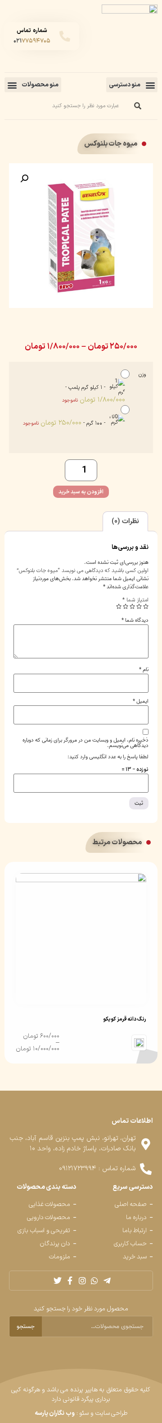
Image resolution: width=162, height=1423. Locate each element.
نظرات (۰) (125, 521)
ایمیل (140, 701)
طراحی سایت (111, 1413)
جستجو (26, 1326)
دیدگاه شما (135, 620)
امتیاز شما (135, 600)
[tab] (125, 521)
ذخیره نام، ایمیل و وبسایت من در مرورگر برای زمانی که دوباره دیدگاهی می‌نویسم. (85, 743)
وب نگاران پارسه (55, 1413)
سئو (84, 1413)
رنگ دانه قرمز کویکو (124, 1019)
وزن (142, 374)
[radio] (74, 386)
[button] (132, 84)
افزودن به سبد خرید (81, 492)
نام (143, 669)
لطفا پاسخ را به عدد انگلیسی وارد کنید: (108, 757)
